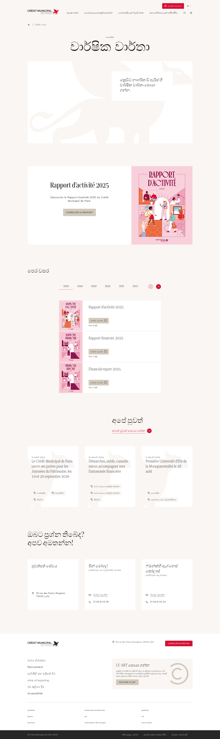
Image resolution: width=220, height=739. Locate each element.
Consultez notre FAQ (180, 644)
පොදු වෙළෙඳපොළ (38, 680)
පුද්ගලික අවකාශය (175, 6)
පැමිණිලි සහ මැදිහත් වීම (42, 673)
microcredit (147, 722)
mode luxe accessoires (95, 710)
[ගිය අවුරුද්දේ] (158, 286)
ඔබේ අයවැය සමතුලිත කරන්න (98, 13)
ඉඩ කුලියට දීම (36, 686)
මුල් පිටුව (29, 24)
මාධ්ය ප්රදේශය (36, 660)
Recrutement (35, 666)
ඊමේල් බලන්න (100, 594)
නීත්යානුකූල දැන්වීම (130, 735)
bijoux (30, 716)
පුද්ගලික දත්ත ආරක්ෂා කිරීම (154, 735)
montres (31, 722)
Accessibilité (35, 693)
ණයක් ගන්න (73, 13)
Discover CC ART (127, 682)
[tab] (66, 286)
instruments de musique (95, 722)
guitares (145, 710)
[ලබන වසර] (150, 286)
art (86, 716)
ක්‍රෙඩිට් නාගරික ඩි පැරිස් (191, 12)
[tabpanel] (110, 346)
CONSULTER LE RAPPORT (79, 212)
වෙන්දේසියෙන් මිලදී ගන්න (131, 13)
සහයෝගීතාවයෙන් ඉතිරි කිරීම (164, 13)
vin (143, 716)
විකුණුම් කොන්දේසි (179, 735)
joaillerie (31, 710)
